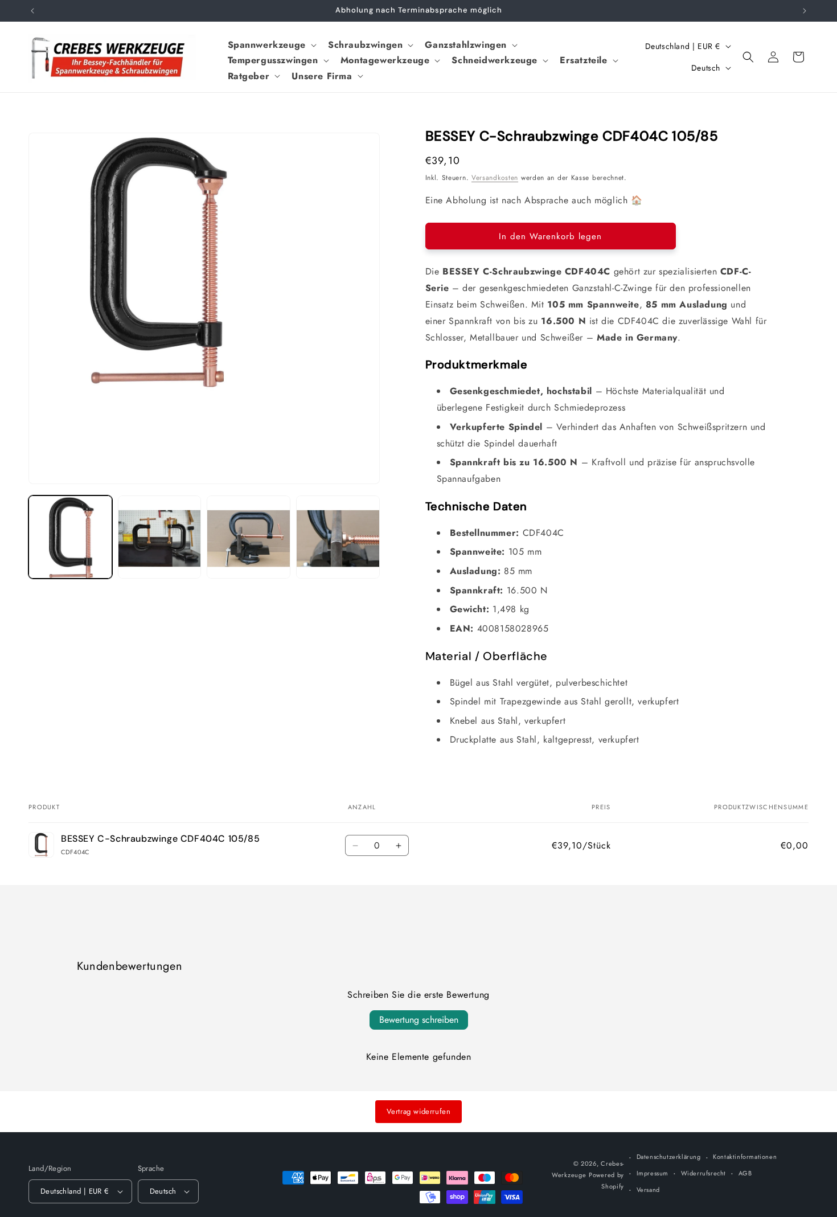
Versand (648, 1189)
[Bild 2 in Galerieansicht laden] (160, 537)
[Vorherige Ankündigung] (32, 11)
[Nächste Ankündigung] (804, 11)
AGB (745, 1173)
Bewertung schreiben (418, 1019)
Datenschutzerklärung (669, 1156)
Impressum (652, 1173)
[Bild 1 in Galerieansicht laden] (70, 537)
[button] (271, 44)
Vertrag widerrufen (419, 1111)
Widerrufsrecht (703, 1173)
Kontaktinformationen (745, 1156)
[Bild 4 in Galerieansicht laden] (338, 537)
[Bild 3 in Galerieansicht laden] (248, 537)
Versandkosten (494, 178)
